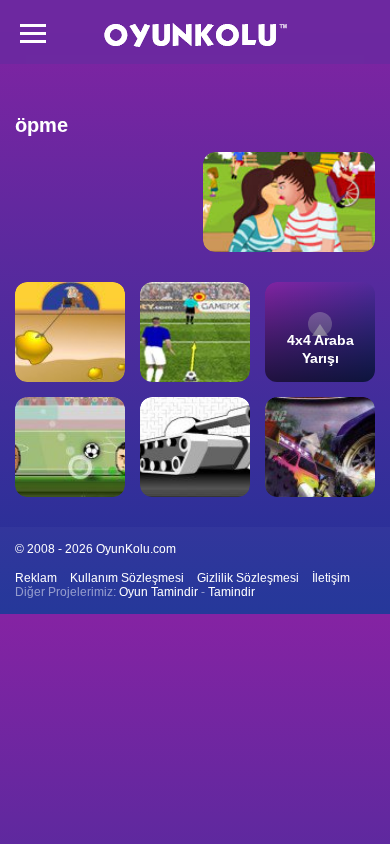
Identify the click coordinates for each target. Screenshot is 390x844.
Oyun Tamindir (158, 592)
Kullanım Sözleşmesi (127, 578)
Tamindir (231, 592)
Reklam (36, 578)
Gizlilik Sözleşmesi (248, 578)
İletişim (331, 578)
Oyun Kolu (195, 35)
